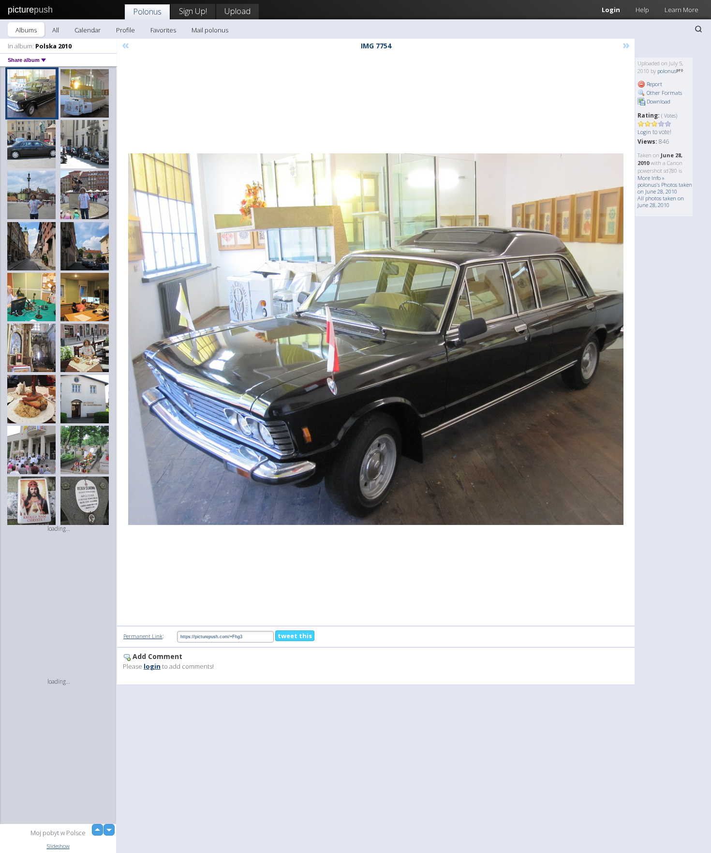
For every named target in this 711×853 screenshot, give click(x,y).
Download (657, 101)
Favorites (163, 30)
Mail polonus (210, 30)
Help (642, 9)
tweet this (295, 635)
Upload (237, 10)
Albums (26, 30)
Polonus (147, 11)
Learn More (681, 9)
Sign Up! (193, 10)
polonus (666, 71)
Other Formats (663, 92)
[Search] (698, 29)
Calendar (87, 30)
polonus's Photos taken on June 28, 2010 (664, 188)
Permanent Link (143, 636)
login (152, 666)
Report (653, 84)
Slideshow (58, 846)
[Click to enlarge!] (375, 339)
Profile (125, 30)
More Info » (651, 177)
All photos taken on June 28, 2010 (660, 202)
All (55, 30)
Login (611, 9)
